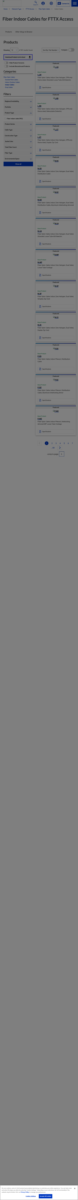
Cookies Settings (31, 1196)
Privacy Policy (25, 1192)
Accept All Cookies (45, 1196)
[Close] (75, 1188)
